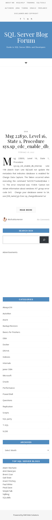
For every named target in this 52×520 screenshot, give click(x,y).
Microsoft (7, 375)
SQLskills (7, 497)
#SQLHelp (20, 3)
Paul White (7, 484)
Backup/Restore (10, 326)
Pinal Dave (7, 487)
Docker (6, 344)
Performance (9, 387)
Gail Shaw (7, 477)
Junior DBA (7, 369)
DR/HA (6, 350)
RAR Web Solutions (31, 515)
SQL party (7, 418)
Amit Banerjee (9, 471)
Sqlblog (6, 494)
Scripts (6, 412)
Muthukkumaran (15, 219)
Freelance (42, 8)
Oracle (33, 8)
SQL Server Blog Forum (26, 37)
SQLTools (41, 3)
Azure (5, 319)
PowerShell (8, 394)
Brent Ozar (8, 474)
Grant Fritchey (9, 481)
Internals (7, 363)
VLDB (5, 431)
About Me (10, 3)
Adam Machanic (10, 467)
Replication (8, 406)
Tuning (24, 8)
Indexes (6, 357)
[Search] (44, 239)
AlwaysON (7, 307)
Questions (7, 400)
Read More (26, 210)
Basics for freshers (11, 332)
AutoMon (9, 8)
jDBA (18, 8)
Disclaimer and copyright (26, 13)
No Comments (43, 219)
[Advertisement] (26, 94)
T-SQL (6, 425)
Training (31, 3)
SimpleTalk (7, 491)
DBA (26, 131)
